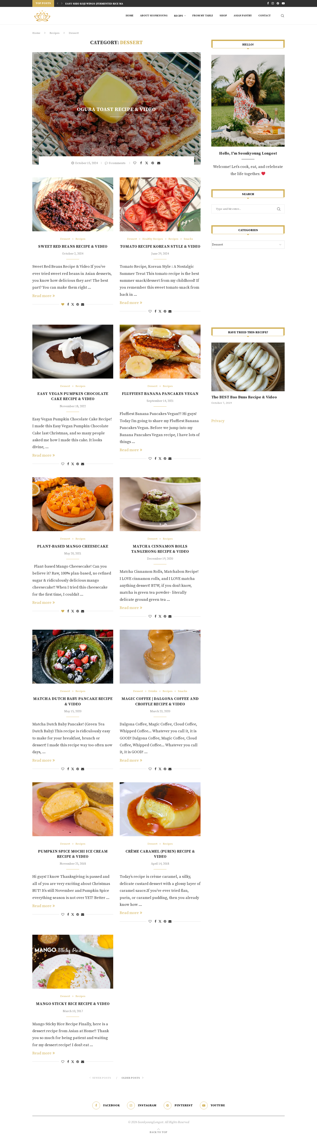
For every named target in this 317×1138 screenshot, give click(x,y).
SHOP (223, 15)
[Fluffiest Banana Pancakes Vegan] (160, 352)
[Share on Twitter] (147, 163)
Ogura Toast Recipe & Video (116, 109)
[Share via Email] (159, 163)
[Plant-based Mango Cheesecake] (72, 504)
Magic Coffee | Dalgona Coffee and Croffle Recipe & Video (160, 701)
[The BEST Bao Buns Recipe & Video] (248, 367)
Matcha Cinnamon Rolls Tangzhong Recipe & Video (160, 549)
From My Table (202, 15)
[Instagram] (272, 3)
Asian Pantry (243, 15)
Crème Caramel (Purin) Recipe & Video (160, 854)
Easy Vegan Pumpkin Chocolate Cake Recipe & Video (72, 396)
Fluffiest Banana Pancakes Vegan (160, 393)
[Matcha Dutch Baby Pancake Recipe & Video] (72, 657)
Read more (42, 295)
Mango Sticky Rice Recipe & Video (73, 1003)
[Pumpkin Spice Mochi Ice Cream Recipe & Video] (72, 809)
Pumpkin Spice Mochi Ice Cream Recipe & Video (73, 854)
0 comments (117, 163)
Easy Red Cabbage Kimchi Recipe (87, 5)
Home (129, 15)
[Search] (282, 15)
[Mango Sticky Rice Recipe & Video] (72, 962)
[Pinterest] (278, 3)
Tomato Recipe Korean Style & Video (160, 246)
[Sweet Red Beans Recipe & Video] (72, 204)
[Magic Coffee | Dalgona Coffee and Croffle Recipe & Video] (160, 657)
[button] (57, 3)
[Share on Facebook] (141, 163)
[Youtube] (283, 3)
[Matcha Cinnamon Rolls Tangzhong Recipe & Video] (160, 504)
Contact (264, 15)
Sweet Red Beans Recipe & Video (72, 246)
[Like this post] (135, 163)
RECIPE (178, 15)
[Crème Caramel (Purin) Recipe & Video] (160, 809)
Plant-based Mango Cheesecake (72, 546)
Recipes (55, 33)
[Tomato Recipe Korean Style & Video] (160, 204)
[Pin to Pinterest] (153, 163)
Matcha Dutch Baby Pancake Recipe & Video (73, 701)
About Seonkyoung (154, 15)
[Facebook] (268, 3)
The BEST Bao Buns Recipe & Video (244, 397)
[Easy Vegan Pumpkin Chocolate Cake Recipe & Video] (72, 352)
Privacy (217, 420)
